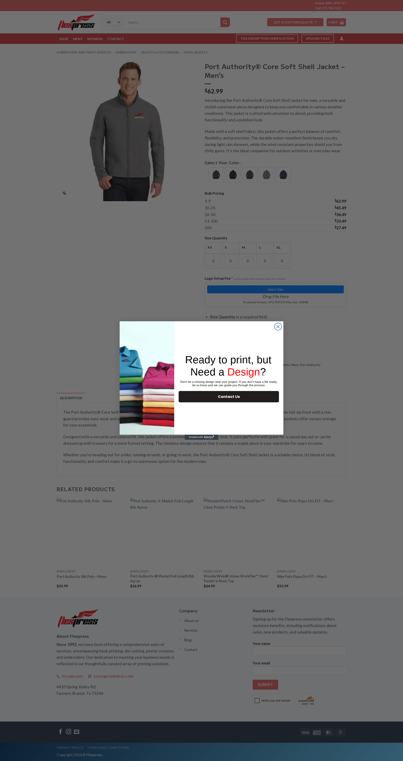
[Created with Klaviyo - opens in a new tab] (201, 437)
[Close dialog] (278, 326)
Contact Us (229, 396)
